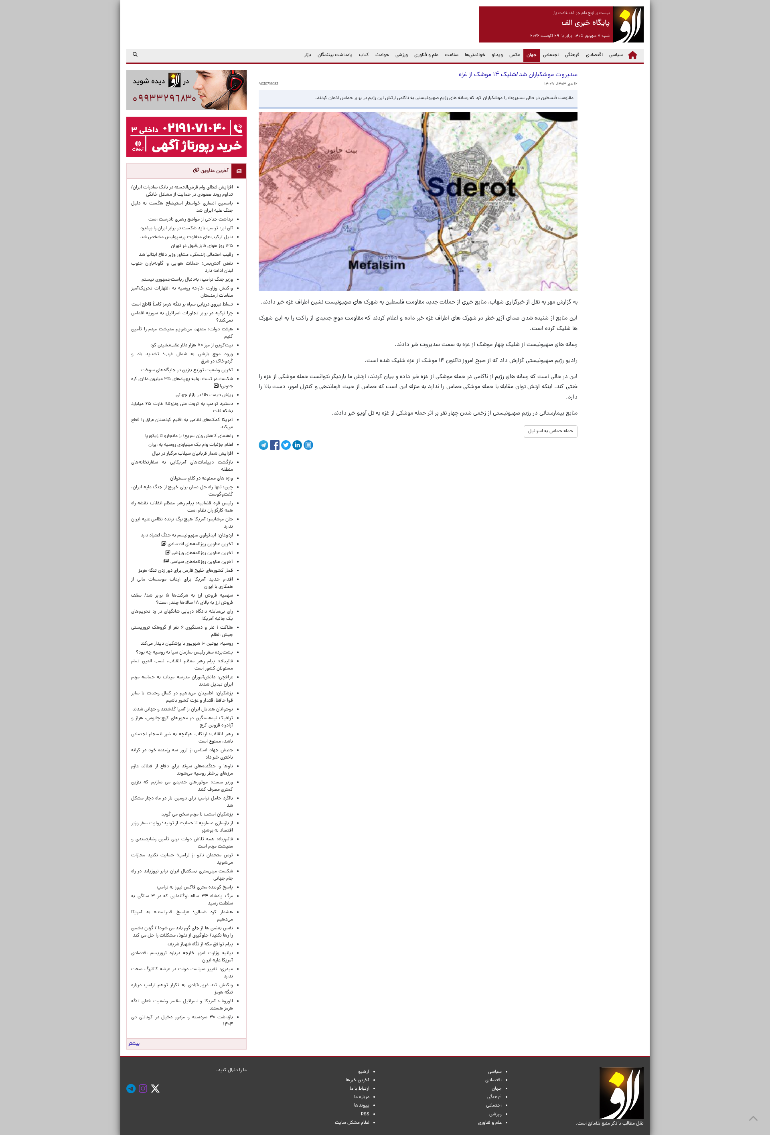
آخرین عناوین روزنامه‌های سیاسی (201, 562)
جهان (530, 55)
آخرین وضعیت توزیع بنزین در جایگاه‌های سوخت (187, 370)
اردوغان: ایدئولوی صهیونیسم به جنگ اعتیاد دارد (187, 535)
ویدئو (497, 55)
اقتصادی (594, 55)
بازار (307, 55)
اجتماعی (551, 55)
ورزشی (401, 55)
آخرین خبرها (357, 1080)
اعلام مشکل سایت (352, 1123)
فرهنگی (572, 55)
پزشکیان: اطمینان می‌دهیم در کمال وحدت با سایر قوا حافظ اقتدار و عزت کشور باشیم (182, 697)
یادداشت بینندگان (335, 55)
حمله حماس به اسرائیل (550, 431)
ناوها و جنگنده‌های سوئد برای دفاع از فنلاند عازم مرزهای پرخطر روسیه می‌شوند (182, 770)
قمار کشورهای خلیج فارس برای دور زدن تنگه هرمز (185, 571)
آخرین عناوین (214, 171)
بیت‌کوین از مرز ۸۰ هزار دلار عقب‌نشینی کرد (191, 345)
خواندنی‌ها (475, 55)
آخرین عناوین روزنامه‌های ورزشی (201, 553)
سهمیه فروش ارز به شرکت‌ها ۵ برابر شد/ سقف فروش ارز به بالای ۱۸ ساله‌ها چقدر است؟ (182, 599)
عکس (514, 55)
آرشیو (363, 1072)
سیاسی (616, 55)
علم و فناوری (426, 55)
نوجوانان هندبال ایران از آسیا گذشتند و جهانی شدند (182, 709)
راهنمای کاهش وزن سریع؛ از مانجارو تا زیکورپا (189, 436)
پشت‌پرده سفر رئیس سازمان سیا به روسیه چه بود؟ (184, 652)
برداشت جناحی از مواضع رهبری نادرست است (190, 219)
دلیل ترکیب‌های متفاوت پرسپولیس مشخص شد (186, 237)
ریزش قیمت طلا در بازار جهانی (204, 395)
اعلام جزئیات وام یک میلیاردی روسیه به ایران (190, 445)
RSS (365, 1114)
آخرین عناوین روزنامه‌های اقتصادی (199, 544)
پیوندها (361, 1105)
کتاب (364, 55)
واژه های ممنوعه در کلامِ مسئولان (201, 478)
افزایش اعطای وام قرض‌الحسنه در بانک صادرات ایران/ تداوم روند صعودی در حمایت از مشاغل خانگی (182, 191)
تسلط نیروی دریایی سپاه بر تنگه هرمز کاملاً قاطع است (182, 304)
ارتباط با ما (359, 1089)
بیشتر (134, 1044)
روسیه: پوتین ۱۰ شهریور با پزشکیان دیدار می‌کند (186, 643)
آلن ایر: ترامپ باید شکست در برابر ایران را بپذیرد (186, 228)
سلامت (451, 55)
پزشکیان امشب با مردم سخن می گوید (197, 814)
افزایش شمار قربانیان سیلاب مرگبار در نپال (192, 453)
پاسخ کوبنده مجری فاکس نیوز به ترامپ (195, 887)
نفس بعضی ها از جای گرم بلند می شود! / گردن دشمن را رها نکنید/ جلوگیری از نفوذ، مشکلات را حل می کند (182, 932)
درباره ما (361, 1097)
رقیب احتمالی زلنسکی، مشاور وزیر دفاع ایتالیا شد (186, 255)
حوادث (382, 55)
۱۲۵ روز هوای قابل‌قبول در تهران (202, 246)
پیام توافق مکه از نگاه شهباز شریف (200, 944)
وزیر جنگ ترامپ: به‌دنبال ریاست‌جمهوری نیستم (187, 279)
